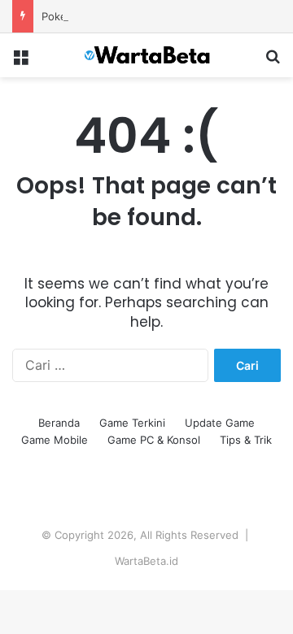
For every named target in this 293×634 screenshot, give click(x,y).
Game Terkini (132, 422)
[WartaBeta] (146, 55)
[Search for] (273, 61)
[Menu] (20, 61)
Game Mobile (54, 439)
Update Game (220, 422)
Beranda (59, 422)
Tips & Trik (246, 439)
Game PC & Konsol (153, 439)
